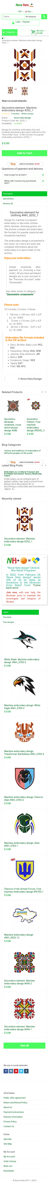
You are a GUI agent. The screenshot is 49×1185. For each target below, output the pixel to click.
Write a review (27, 113)
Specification (8, 199)
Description (8, 194)
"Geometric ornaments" (20, 294)
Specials (8, 1139)
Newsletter (9, 1171)
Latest (5, 612)
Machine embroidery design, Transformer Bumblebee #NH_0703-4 (24, 752)
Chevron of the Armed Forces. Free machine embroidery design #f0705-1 (23, 890)
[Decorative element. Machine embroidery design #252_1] (12, 91)
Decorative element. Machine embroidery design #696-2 (19, 982)
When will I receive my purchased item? (20, 182)
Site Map (8, 1144)
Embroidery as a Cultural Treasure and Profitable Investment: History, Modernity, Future (23, 474)
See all (24, 1045)
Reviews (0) (8, 203)
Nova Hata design (22, 118)
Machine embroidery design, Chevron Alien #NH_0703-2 (23, 798)
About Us (8, 1107)
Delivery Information (13, 1117)
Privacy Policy (10, 1121)
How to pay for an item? (15, 175)
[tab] (24, 175)
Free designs (8, 622)
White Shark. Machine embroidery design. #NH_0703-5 (21, 661)
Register (26, 22)
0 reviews (15, 113)
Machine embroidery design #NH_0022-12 (18, 936)
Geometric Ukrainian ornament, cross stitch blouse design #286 (12, 425)
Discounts (7, 617)
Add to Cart (24, 153)
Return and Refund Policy (15, 1102)
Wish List (8, 1166)
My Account (9, 1156)
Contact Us (9, 1126)
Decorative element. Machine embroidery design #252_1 (19, 540)
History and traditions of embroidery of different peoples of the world (22, 451)
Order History (10, 1161)
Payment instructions (14, 1112)
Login (17, 22)
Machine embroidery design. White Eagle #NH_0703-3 (22, 707)
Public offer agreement (14, 1098)
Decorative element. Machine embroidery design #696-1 (19, 1028)
